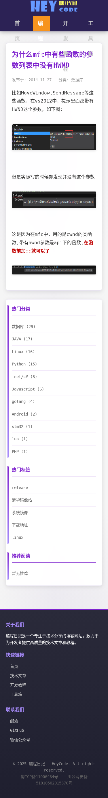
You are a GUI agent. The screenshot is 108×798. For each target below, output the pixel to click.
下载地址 (20, 525)
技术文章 (18, 675)
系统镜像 (20, 512)
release (20, 487)
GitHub (17, 730)
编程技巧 (40, 25)
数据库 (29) (23, 326)
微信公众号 (20, 740)
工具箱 (90, 25)
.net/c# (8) (24, 376)
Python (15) (24, 364)
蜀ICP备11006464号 (39, 776)
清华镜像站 (22, 500)
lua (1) (20, 439)
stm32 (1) (22, 426)
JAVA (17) (22, 339)
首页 (17, 25)
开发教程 (65, 25)
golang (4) (23, 401)
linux (17, 537)
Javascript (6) (28, 389)
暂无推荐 (20, 573)
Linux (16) (23, 351)
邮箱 (14, 721)
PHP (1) (20, 451)
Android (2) (24, 414)
